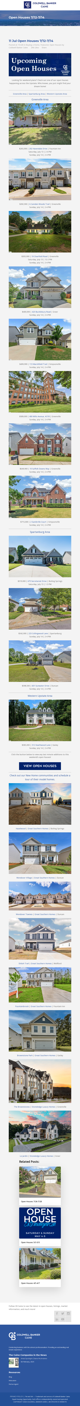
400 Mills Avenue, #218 (39, 416)
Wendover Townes (24, 914)
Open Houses (55, 45)
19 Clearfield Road (39, 256)
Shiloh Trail (24, 963)
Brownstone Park (25, 1055)
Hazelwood (21, 828)
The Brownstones (22, 1107)
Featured (45, 45)
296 (35, 47)
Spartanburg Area (37, 94)
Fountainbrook (22, 1006)
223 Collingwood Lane (38, 633)
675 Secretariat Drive (37, 581)
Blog (10, 1377)
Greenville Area (20, 94)
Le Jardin (24, 1156)
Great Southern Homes (38, 828)
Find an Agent (13, 1384)
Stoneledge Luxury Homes (43, 1107)
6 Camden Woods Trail (39, 204)
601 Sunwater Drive (40, 685)
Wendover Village (24, 877)
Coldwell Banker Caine (18, 47)
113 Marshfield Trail (38, 364)
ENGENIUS (55, 1402)
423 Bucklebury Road (41, 312)
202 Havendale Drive (38, 148)
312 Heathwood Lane (41, 745)
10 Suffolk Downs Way (39, 468)
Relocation (12, 1380)
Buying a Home (32, 45)
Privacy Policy (16, 1396)
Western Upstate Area (57, 94)
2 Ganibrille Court (38, 522)
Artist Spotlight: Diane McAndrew (34, 1359)
